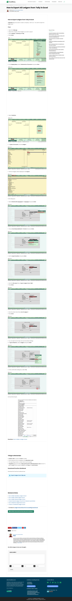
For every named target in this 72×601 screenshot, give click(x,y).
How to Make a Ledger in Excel (20, 439)
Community (47, 1)
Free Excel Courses (32, 1)
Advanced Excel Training (31, 593)
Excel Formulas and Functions (32, 591)
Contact (48, 590)
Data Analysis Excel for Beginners (32, 594)
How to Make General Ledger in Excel (17, 499)
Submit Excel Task (31, 586)
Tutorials (40, 1)
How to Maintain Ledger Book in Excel (17, 502)
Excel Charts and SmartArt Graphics (33, 592)
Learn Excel (35, 507)
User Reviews (29, 582)
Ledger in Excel (17, 507)
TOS (56, 590)
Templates (54, 1)
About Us (60, 1)
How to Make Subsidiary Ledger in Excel (17, 496)
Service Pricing (29, 583)
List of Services (29, 583)
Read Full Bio (20, 542)
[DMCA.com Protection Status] (50, 591)
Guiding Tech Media (36, 598)
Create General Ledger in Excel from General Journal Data (22, 501)
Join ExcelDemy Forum (53, 586)
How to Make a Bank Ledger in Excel (17, 497)
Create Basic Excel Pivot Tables (32, 590)
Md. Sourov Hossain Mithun (18, 10)
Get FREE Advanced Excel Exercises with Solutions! (21, 511)
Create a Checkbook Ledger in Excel (17, 504)
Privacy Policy (52, 590)
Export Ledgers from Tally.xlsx (18, 475)
